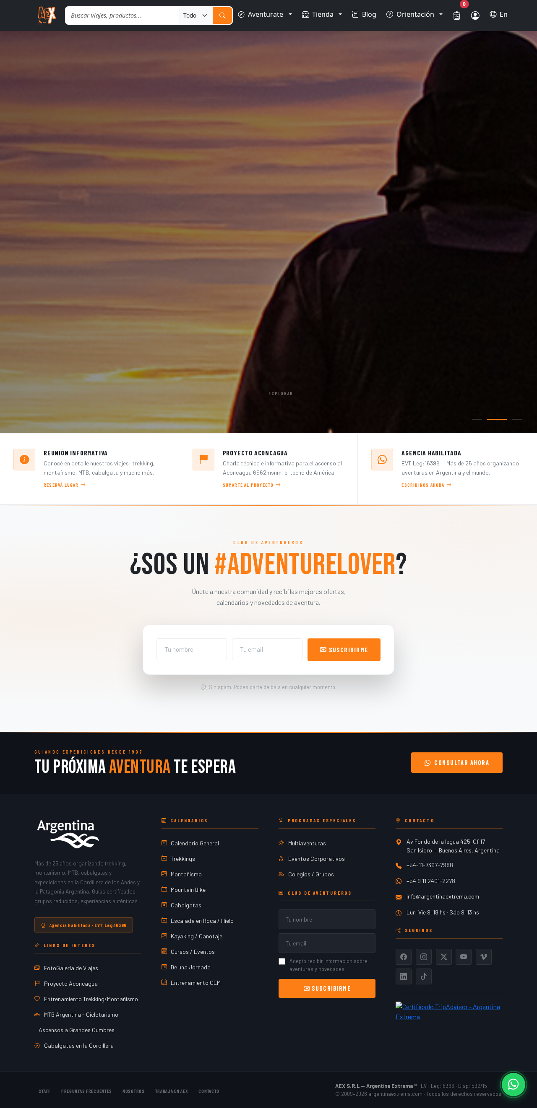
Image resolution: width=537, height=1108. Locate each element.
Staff (45, 1090)
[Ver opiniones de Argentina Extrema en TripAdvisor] (449, 1011)
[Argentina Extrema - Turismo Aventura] (68, 834)
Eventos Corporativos (316, 858)
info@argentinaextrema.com (443, 896)
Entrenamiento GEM (196, 982)
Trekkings (183, 858)
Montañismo (186, 874)
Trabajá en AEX (171, 1090)
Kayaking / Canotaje (196, 936)
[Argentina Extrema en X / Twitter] (444, 957)
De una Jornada (191, 967)
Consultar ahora (461, 762)
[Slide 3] (517, 419)
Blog (369, 14)
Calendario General (195, 843)
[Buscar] (222, 15)
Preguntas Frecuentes (86, 1090)
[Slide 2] (497, 419)
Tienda (323, 14)
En (504, 14)
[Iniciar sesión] (475, 15)
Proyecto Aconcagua (71, 983)
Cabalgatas (186, 905)
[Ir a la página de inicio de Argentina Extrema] (46, 15)
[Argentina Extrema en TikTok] (424, 976)
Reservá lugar (61, 485)
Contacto (208, 1090)
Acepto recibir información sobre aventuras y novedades (328, 965)
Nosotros (134, 1090)
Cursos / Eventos (193, 951)
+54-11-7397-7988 (430, 864)
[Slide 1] (477, 419)
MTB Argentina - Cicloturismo (81, 1014)
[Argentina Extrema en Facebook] (404, 957)
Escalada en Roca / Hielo (202, 920)
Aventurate (265, 14)
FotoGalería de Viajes (71, 967)
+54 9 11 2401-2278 (431, 880)
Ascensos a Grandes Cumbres (77, 1029)
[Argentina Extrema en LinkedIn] (404, 976)
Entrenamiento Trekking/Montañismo (91, 998)
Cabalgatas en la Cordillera (79, 1045)
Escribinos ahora (422, 485)
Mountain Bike (188, 889)
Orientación (415, 14)
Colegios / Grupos (311, 874)
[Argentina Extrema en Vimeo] (484, 957)
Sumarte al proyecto (248, 485)
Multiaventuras (307, 843)
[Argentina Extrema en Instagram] (424, 957)
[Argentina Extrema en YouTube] (464, 957)
